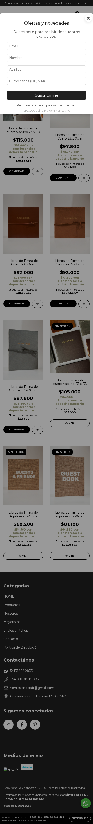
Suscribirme (46, 95)
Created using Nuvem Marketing (46, 110)
